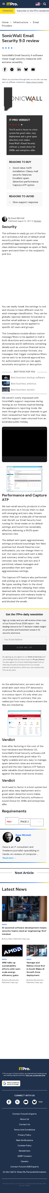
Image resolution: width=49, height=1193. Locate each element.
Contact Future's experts (24, 1113)
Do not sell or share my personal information (24, 1172)
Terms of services (35, 657)
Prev (9, 822)
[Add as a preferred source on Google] (11, 1083)
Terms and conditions (24, 1129)
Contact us (24, 1124)
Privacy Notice (38, 659)
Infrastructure (20, 22)
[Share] (5, 69)
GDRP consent (25, 1156)
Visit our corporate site (35, 1075)
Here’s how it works (34, 82)
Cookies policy (24, 1145)
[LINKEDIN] (19, 839)
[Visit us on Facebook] (9, 1102)
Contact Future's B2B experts (24, 1166)
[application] (24, 443)
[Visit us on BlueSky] (33, 1102)
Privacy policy (24, 1135)
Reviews (37, 221)
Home (5, 22)
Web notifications (24, 1140)
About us (24, 1119)
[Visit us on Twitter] (17, 1102)
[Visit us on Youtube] (26, 1102)
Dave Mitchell (17, 218)
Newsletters (24, 1150)
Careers (24, 1161)
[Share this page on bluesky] (26, 69)
